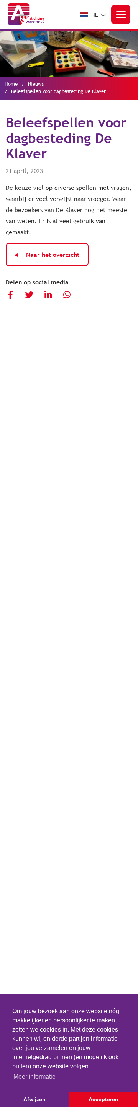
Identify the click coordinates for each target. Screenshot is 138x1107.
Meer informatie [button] (34, 1076)
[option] (69, 54)
